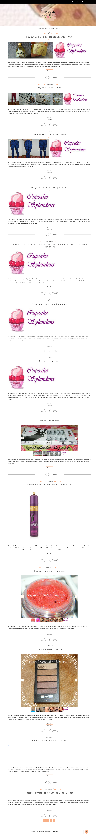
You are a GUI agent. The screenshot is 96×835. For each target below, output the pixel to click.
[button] (22, 438)
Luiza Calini (56, 831)
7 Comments (49, 119)
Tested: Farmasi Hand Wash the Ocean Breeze (49, 793)
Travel (44, 1)
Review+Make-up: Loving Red (49, 571)
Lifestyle (37, 1)
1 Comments (49, 469)
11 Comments (49, 229)
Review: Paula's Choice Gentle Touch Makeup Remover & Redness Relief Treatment (49, 245)
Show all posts (58, 28)
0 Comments (49, 634)
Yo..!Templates (40, 831)
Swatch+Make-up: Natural (49, 649)
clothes (49, 130)
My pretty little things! (49, 87)
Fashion (30, 1)
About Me (16, 1)
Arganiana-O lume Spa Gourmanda (49, 304)
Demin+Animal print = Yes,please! (49, 134)
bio (49, 33)
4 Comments (49, 346)
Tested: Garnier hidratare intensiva (49, 740)
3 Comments (49, 72)
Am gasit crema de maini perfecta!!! (49, 187)
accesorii (49, 84)
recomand (49, 183)
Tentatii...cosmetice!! (49, 361)
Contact (56, 1)
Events (50, 1)
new (49, 357)
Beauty (24, 1)
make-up (49, 567)
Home (10, 1)
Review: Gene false (49, 420)
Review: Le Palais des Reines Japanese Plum (49, 37)
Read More (49, 70)
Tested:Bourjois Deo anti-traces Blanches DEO (49, 484)
